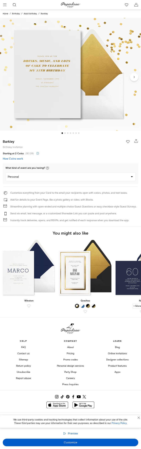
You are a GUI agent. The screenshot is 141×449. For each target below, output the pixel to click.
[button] (47, 168)
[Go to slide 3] (67, 133)
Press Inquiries (70, 384)
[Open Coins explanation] (37, 153)
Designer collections (117, 359)
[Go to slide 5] (73, 133)
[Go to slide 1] (62, 133)
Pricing (70, 353)
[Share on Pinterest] (68, 396)
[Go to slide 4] (70, 133)
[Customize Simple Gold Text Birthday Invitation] (70, 74)
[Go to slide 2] (65, 133)
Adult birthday (30, 13)
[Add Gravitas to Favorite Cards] (85, 311)
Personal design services (70, 365)
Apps (117, 372)
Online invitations (117, 353)
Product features (117, 365)
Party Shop (70, 372)
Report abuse (23, 378)
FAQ (23, 347)
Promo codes (70, 359)
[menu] (5, 5)
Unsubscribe (23, 372)
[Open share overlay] (136, 141)
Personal (13, 176)
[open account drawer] (136, 5)
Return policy (23, 365)
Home (5, 13)
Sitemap (23, 359)
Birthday (16, 13)
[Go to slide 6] (76, 133)
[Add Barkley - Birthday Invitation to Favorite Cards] (128, 142)
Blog (117, 347)
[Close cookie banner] (139, 418)
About (70, 347)
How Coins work (13, 158)
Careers (70, 378)
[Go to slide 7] (78, 133)
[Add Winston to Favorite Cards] (29, 306)
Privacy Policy (119, 423)
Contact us (23, 353)
